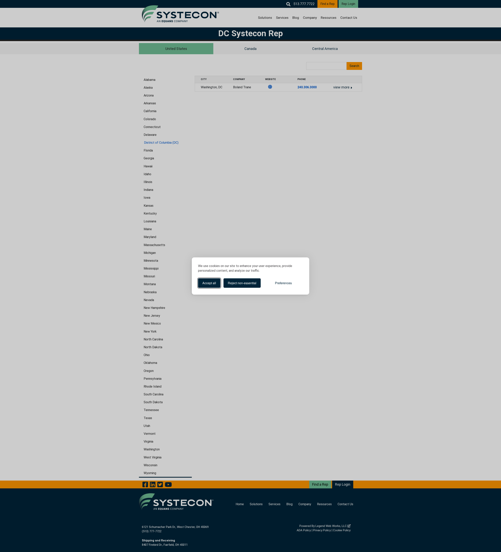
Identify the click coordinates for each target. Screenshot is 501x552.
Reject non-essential (242, 283)
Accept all (209, 283)
